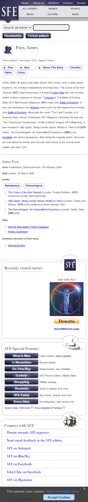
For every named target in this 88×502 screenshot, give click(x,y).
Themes (53, 8)
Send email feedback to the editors (34, 440)
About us (38, 3)
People (75, 8)
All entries (30, 8)
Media (30, 14)
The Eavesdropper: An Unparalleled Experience (34, 209)
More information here (63, 491)
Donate (81, 3)
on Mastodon (19, 479)
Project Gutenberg (18, 231)
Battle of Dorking (69, 102)
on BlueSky (18, 456)
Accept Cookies (59, 497)
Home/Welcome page (66, 329)
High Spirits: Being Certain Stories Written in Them (35, 201)
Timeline (65, 369)
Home (24, 3)
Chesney (49, 97)
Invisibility (7, 137)
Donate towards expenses (28, 432)
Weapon (34, 107)
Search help (11, 408)
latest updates (63, 356)
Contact (68, 3)
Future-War (58, 92)
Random (54, 3)
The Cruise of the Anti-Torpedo (25, 192)
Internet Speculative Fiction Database (28, 226)
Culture (53, 14)
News (75, 14)
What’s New (69, 375)
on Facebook (19, 464)
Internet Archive (16, 245)
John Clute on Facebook (24, 471)
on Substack (19, 448)
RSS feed (25, 408)
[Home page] (9, 13)
